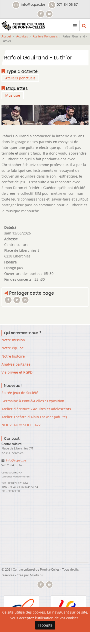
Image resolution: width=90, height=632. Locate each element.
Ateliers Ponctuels (45, 36)
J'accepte (45, 625)
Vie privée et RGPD (17, 372)
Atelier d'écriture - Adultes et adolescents (36, 409)
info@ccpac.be (15, 460)
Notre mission (13, 340)
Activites (22, 36)
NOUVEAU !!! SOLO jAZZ (21, 424)
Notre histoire (13, 356)
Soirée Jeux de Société (20, 392)
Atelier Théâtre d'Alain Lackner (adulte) (34, 417)
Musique (12, 95)
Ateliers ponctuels (20, 78)
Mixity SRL (37, 575)
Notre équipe (13, 348)
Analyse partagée (16, 364)
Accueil (7, 36)
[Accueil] (24, 25)
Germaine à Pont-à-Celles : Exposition (33, 401)
